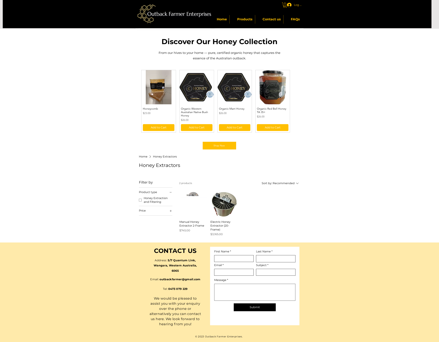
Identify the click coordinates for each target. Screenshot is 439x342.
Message (220, 280)
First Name (221, 251)
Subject (261, 265)
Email (218, 265)
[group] (234, 101)
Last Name (263, 251)
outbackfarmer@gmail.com (179, 279)
